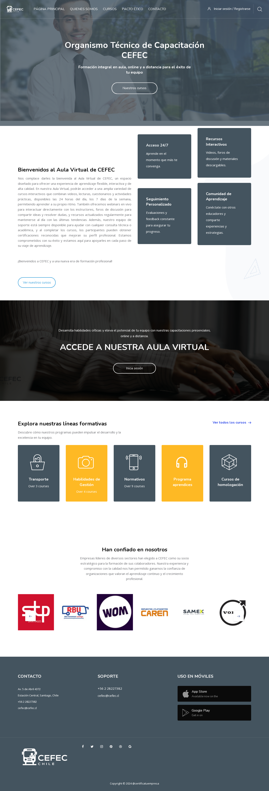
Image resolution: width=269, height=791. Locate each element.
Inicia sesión (134, 368)
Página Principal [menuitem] (49, 9)
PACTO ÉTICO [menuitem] (132, 9)
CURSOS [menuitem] (110, 9)
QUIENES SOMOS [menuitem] (84, 9)
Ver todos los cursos (230, 422)
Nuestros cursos (134, 88)
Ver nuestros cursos (37, 282)
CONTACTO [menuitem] (157, 9)
